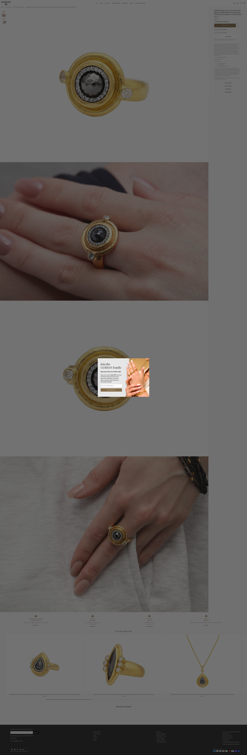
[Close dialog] (147, 360)
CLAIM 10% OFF (111, 389)
